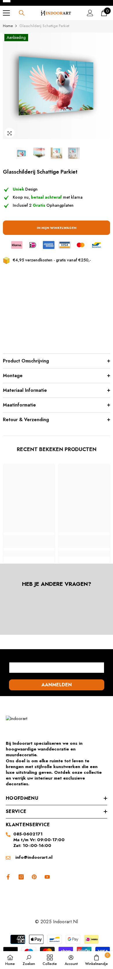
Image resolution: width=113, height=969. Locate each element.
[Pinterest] (34, 877)
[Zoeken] (21, 13)
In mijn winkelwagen (56, 227)
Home (8, 26)
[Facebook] (7, 877)
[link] (29, 541)
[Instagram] (21, 877)
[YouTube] (47, 877)
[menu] (6, 13)
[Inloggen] (90, 13)
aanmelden (56, 684)
